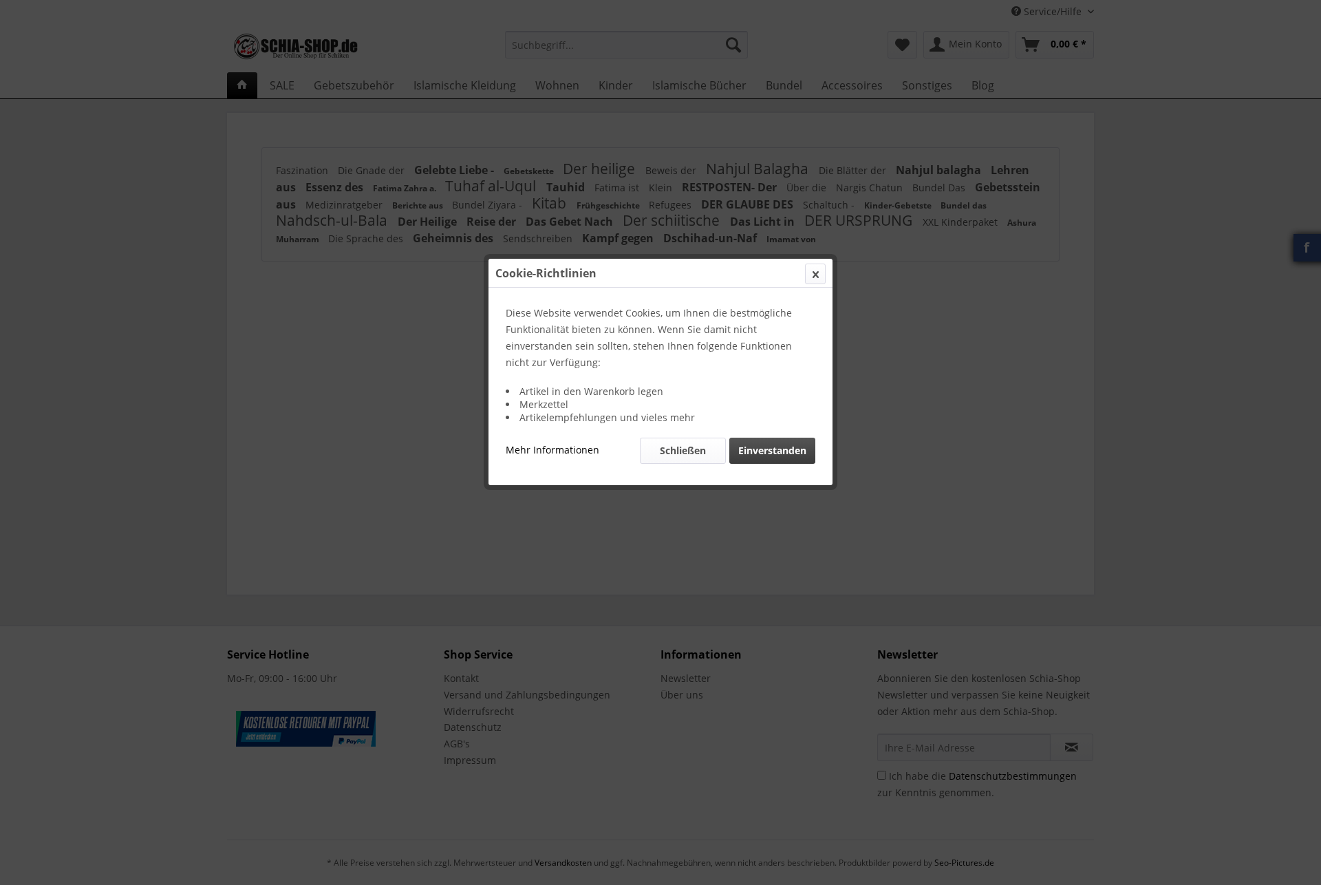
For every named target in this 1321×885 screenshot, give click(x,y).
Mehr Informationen (552, 449)
